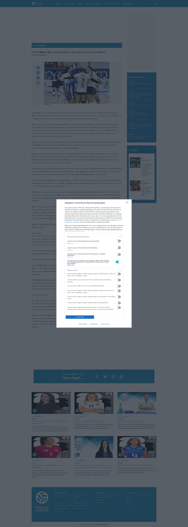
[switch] (118, 241)
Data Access (94, 324)
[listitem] (94, 237)
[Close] (128, 203)
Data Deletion (83, 324)
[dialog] (94, 263)
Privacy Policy (105, 324)
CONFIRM (80, 317)
